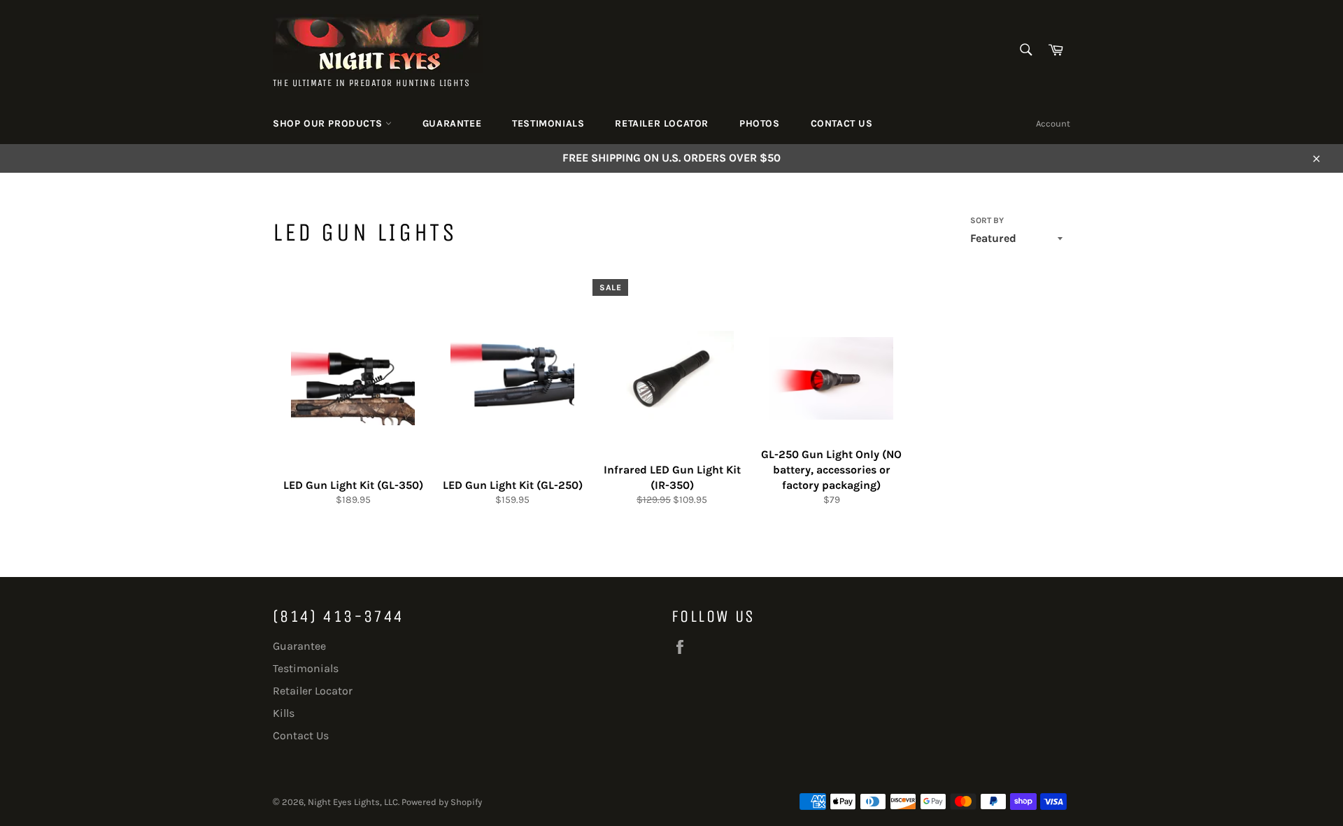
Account (1053, 123)
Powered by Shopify (442, 802)
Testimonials (548, 123)
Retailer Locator (662, 123)
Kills (283, 713)
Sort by (987, 220)
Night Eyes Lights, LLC (353, 802)
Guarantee (451, 123)
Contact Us (842, 123)
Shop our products (329, 123)
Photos (759, 123)
